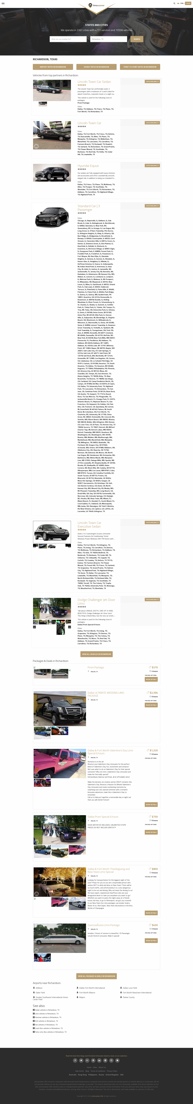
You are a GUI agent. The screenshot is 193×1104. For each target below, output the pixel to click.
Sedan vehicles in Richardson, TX (47, 1010)
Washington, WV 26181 (101, 434)
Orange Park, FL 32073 (105, 399)
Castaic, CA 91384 (91, 363)
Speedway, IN (101, 406)
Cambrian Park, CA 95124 (95, 391)
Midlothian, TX (106, 139)
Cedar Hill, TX (105, 555)
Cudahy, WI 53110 (107, 468)
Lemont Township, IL (99, 325)
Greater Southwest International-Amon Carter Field (50, 998)
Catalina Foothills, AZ (105, 473)
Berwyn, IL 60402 (84, 238)
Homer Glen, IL (83, 261)
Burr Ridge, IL (83, 236)
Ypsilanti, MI (108, 327)
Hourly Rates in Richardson (96, 67)
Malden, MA (92, 437)
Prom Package (83, 102)
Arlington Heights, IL (88, 233)
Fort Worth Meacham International (137, 992)
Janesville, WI (105, 269)
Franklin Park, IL (84, 253)
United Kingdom (112, 1074)
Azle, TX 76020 (92, 552)
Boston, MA (82, 437)
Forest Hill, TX (92, 565)
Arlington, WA (102, 422)
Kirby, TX (102, 376)
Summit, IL (102, 304)
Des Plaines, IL (107, 243)
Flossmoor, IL (107, 253)
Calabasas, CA (86, 360)
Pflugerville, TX (105, 396)
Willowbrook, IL (105, 320)
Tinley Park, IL (90, 307)
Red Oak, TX (93, 151)
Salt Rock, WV (89, 355)
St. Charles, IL (83, 304)
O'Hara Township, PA (98, 230)
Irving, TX (90, 547)
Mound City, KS (97, 488)
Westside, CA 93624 (102, 478)
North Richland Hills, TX (87, 578)
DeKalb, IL (92, 246)
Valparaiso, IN (89, 317)
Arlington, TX (94, 139)
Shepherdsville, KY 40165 (105, 462)
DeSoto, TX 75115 (105, 560)
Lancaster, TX (95, 141)
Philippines (92, 1074)
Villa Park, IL (100, 315)
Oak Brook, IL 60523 (101, 284)
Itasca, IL (98, 264)
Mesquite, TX (83, 139)
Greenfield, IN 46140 (88, 409)
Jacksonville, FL (84, 271)
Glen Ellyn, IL (96, 256)
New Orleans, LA (87, 508)
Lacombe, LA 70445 (85, 511)
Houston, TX (104, 363)
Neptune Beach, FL (101, 401)
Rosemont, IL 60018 (86, 299)
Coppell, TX (105, 557)
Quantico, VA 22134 (92, 297)
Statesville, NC (98, 417)
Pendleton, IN (95, 340)
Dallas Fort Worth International (92, 987)
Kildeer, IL (81, 276)
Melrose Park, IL (86, 279)
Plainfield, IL (92, 289)
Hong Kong (82, 1074)
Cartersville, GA (108, 493)
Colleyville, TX (94, 557)
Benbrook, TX (83, 555)
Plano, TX (109, 109)
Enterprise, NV (109, 455)
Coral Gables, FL (84, 503)
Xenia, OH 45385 (107, 322)
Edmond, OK (93, 452)
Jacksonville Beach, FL (86, 399)
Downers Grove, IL (93, 243)
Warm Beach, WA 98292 (98, 419)
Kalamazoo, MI (94, 274)
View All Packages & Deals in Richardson (96, 976)
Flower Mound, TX (88, 149)
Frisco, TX (101, 109)
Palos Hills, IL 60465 (106, 289)
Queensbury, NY (84, 228)
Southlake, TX (101, 149)
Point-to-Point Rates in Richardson (140, 67)
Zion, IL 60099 (83, 332)
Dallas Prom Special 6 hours (89, 624)
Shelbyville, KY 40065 (95, 465)
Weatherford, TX (87, 588)
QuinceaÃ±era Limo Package (104, 925)
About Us (102, 1067)
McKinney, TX (109, 184)
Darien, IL (81, 243)
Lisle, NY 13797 (99, 345)
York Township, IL (84, 330)
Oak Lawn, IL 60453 (92, 286)
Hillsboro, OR (109, 447)
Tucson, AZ (91, 473)
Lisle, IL (88, 223)
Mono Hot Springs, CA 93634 (89, 480)
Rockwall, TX (99, 144)
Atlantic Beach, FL (85, 401)
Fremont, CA (90, 406)
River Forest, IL (94, 302)
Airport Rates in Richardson (53, 67)
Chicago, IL (82, 220)
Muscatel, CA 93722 (86, 478)
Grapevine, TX (86, 568)
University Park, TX (97, 386)
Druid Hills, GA (83, 493)
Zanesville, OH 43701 (94, 335)
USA (182, 3)
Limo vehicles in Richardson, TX (47, 1013)
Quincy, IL (84, 294)
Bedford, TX (103, 552)
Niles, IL (89, 284)
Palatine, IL (82, 292)
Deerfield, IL (82, 246)
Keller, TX (92, 573)
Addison (39, 987)
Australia (72, 1074)
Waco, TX (95, 638)
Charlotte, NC (83, 414)
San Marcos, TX (91, 396)
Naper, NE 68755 (98, 348)
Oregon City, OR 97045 (98, 445)
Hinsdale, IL (109, 258)
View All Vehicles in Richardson (96, 654)
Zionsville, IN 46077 (97, 332)
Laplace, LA (99, 508)
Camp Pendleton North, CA (102, 381)
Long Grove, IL (83, 230)
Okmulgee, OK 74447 (98, 506)
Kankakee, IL (83, 274)
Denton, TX (105, 633)
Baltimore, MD (83, 457)
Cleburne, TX (83, 557)
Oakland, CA (96, 503)
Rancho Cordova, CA (89, 485)
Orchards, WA (83, 447)
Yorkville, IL (98, 327)
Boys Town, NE (96, 498)
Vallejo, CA (104, 404)
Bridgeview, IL (95, 236)
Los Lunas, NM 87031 (100, 470)
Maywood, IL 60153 (100, 281)
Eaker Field (40, 992)
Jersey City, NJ (96, 271)
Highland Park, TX (88, 194)
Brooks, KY (82, 465)
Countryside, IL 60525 (101, 238)
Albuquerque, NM (84, 470)
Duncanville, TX (87, 136)
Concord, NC (109, 417)
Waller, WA (91, 422)
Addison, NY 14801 (100, 343)
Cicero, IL (111, 241)
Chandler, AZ (83, 373)
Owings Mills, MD (97, 460)
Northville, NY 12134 (104, 355)
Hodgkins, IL (95, 261)
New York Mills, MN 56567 (104, 337)
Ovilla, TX (103, 151)
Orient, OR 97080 (96, 447)
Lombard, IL (100, 276)
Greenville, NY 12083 (86, 358)
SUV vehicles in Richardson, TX (46, 1021)
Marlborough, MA (105, 437)
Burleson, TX (83, 151)
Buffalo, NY (108, 335)
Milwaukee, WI (85, 281)
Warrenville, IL (94, 322)
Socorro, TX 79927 (91, 427)
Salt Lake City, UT (91, 350)
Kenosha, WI (108, 271)
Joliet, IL (87, 269)
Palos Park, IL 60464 (96, 292)
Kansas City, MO (107, 274)
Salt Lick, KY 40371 (91, 353)
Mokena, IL (98, 279)
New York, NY (101, 225)
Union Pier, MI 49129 (86, 315)
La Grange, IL (96, 228)
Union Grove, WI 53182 (102, 312)
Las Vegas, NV (108, 228)
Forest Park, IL (107, 251)
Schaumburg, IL (108, 302)
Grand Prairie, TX (99, 568)
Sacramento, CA (90, 483)
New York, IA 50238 (85, 337)
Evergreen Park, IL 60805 (90, 251)
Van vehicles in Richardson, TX (46, 1024)
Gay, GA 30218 (95, 493)
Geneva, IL (91, 258)
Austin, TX (85, 394)
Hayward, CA (94, 404)
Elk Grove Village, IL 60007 (99, 248)
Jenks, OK (85, 506)
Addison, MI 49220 (85, 343)
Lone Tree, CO (86, 424)
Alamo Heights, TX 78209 (88, 376)
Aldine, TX (92, 366)
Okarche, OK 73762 (101, 450)
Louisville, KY (89, 462)
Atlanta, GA (109, 233)
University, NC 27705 (97, 414)
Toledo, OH (101, 307)
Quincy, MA (92, 294)
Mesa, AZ (103, 371)
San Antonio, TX (104, 373)
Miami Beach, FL (84, 501)
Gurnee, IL (100, 258)
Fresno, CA (102, 475)
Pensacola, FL (83, 340)
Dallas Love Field (130, 987)
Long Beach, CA (106, 491)
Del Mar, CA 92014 (100, 383)
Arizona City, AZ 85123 (90, 371)
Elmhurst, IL (102, 246)
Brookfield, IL (107, 236)
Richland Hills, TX (104, 578)
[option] (52, 90)
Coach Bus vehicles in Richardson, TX (49, 1028)
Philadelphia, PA (100, 368)
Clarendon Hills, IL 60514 (96, 241)
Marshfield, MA (98, 439)
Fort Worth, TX (84, 111)
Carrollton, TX (107, 141)
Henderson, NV (96, 455)
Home (89, 1067)
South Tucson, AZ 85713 (87, 475)
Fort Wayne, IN (84, 256)
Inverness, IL (102, 266)
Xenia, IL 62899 (84, 325)
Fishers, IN (102, 409)
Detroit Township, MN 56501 (89, 432)
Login (188, 3)
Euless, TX (82, 562)
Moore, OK (103, 452)
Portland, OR (83, 445)
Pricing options (150, 675)
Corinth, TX (82, 560)
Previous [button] (34, 546)
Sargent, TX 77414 (97, 394)
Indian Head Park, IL (88, 266)
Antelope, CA (102, 483)
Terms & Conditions (97, 1071)
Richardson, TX (97, 111)
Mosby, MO (108, 488)
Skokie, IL (93, 304)
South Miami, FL (107, 501)
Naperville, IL (92, 220)
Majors (82, 997)
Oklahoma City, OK (85, 450)
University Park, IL (100, 309)
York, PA (110, 330)
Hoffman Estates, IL (86, 264)
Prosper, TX (90, 186)
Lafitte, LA (109, 508)
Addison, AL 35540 (85, 345)
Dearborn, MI (107, 432)
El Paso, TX (97, 424)
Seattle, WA (82, 419)
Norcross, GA (83, 496)
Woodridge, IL (101, 317)
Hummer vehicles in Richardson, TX (48, 1017)
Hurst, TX (84, 573)
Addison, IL (103, 220)
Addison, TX (91, 109)
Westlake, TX (83, 189)
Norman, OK (82, 452)
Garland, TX (85, 146)
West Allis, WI (93, 468)
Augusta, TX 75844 (85, 368)
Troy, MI (81, 309)
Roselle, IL (99, 299)
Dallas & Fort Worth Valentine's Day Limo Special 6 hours (110, 751)
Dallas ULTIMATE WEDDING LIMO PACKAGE (106, 694)
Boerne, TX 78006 (96, 378)
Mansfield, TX (83, 141)
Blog (87, 1071)
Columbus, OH (90, 411)
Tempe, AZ (93, 373)
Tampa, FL (110, 307)
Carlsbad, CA (86, 381)
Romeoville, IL (106, 297)
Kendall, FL (96, 501)
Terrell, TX (88, 583)
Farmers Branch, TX (86, 144)
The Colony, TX (99, 583)
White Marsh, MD (97, 457)
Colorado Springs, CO (97, 496)
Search (174, 3)
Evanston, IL (82, 248)
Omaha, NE (85, 498)
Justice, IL (95, 269)
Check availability (152, 81)
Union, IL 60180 (86, 312)
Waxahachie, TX (84, 638)
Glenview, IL (90, 225)
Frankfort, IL (96, 253)
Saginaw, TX (94, 580)
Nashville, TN (104, 442)
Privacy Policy (112, 1071)
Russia (101, 1074)
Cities (95, 1067)
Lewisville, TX (89, 154)
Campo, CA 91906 (85, 383)
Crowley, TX (92, 560)
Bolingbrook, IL (98, 223)
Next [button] (69, 546)
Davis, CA (101, 485)
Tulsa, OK (88, 309)
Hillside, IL (105, 261)
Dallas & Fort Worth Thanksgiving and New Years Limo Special (109, 870)
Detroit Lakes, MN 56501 (101, 429)
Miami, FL (107, 498)
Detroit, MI (103, 427)
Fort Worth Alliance (87, 992)
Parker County (129, 997)
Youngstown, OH (99, 330)
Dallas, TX (82, 109)
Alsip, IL (100, 233)
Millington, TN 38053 (89, 442)
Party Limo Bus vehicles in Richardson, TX (51, 1032)
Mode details (151, 679)
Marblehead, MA (84, 439)
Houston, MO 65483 (105, 366)
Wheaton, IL (82, 322)
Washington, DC (84, 434)
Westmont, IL (92, 320)
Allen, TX (97, 136)
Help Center (79, 1071)
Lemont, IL (90, 276)
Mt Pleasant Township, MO (88, 491)
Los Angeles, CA (101, 358)
